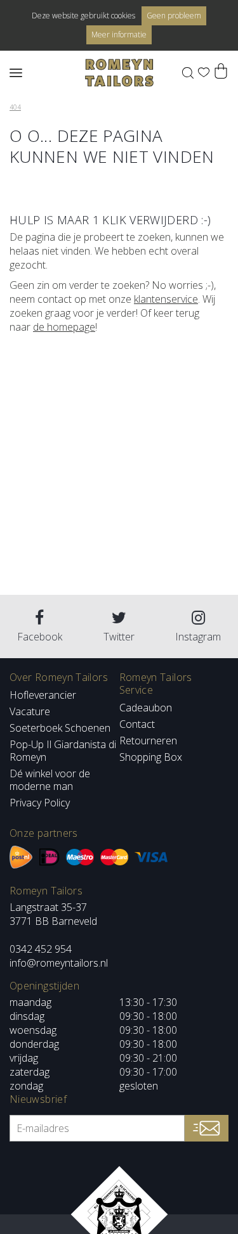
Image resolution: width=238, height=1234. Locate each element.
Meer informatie (119, 34)
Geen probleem (174, 15)
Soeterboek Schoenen (60, 728)
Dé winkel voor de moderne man (50, 779)
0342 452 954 (41, 949)
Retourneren (148, 740)
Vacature (30, 711)
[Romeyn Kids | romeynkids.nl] (119, 73)
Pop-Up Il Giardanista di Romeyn (63, 750)
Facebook (39, 637)
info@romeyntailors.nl (59, 963)
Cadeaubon (145, 707)
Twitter (119, 637)
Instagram (198, 637)
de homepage (64, 327)
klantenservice (166, 299)
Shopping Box (150, 757)
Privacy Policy (40, 802)
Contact (137, 724)
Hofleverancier (43, 695)
